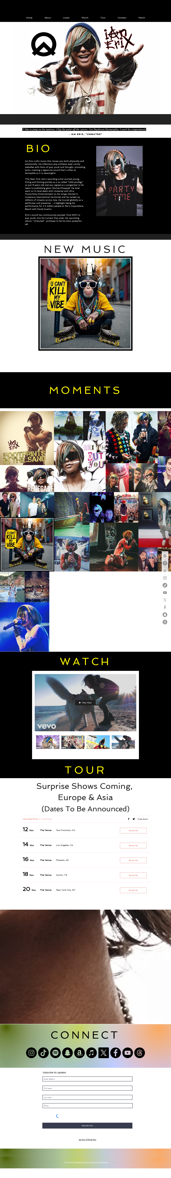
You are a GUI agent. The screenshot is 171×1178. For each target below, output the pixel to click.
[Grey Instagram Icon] (165, 578)
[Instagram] (31, 1058)
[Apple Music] (165, 563)
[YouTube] (127, 1058)
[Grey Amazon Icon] (165, 570)
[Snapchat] (165, 614)
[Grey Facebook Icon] (165, 607)
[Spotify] (55, 1058)
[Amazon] (79, 1058)
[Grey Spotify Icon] (165, 556)
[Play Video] (48, 747)
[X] (165, 600)
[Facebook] (115, 1058)
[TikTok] (165, 585)
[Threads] (165, 622)
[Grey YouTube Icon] (165, 592)
